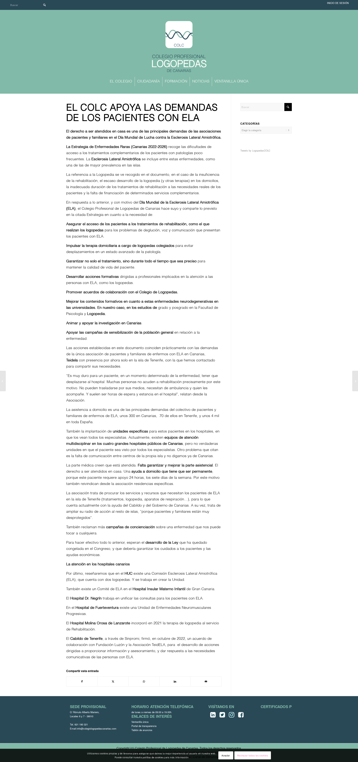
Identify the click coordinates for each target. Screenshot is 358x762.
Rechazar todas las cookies (252, 755)
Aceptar (226, 755)
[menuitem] (121, 81)
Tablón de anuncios (141, 730)
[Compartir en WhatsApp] (144, 681)
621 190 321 (81, 724)
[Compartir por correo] (206, 681)
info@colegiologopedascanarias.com (96, 728)
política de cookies (153, 757)
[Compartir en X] (113, 681)
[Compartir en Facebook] (81, 681)
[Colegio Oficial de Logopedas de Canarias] (179, 47)
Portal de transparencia (143, 726)
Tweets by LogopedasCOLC (255, 150)
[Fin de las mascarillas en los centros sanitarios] (355, 381)
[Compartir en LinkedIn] (175, 681)
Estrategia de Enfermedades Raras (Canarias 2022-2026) (119, 147)
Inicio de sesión (338, 3)
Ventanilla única (139, 722)
